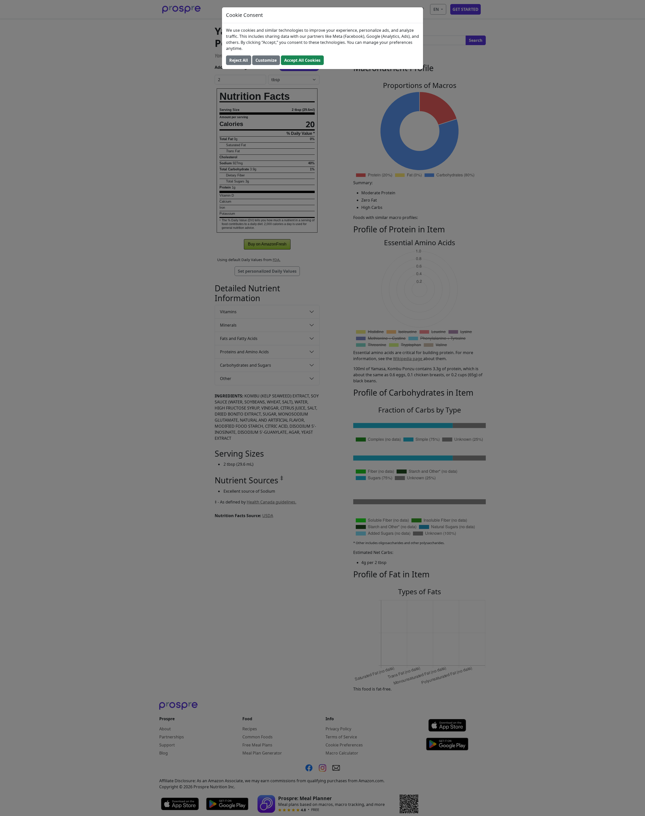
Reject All (238, 60)
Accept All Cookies (302, 60)
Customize (266, 60)
